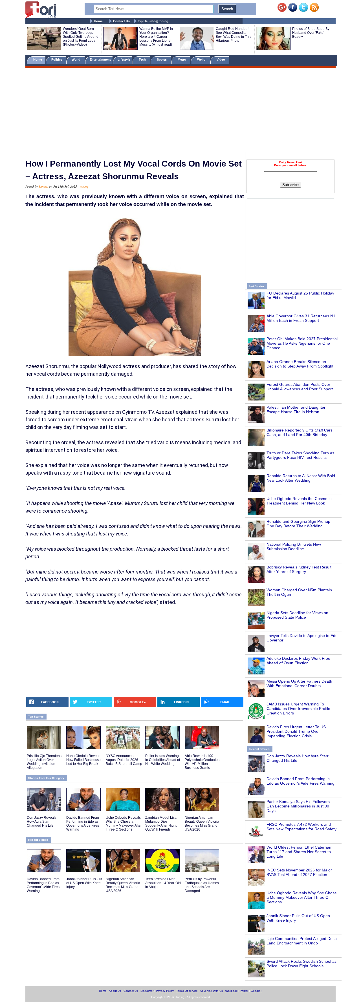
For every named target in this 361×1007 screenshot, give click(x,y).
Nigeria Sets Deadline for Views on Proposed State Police (297, 614)
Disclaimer (146, 990)
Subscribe (290, 185)
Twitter (244, 990)
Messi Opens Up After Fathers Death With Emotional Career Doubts (299, 683)
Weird (202, 59)
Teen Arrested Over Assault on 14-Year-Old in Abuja (163, 883)
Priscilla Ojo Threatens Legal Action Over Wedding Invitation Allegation (44, 762)
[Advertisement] (180, 110)
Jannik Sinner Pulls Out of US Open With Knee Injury (84, 883)
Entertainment (100, 59)
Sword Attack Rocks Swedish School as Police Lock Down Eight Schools (301, 963)
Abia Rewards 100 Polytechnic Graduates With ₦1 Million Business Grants (202, 762)
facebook (231, 990)
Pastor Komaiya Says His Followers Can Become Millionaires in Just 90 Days (298, 806)
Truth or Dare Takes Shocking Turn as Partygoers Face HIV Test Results (300, 455)
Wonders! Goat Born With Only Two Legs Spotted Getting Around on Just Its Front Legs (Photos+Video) (80, 37)
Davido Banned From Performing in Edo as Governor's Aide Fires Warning (300, 780)
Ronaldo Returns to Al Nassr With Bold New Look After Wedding (301, 478)
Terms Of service (187, 990)
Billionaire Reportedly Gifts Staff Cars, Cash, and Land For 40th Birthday (300, 432)
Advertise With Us (211, 990)
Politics (57, 59)
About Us (115, 990)
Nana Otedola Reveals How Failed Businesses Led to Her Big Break (84, 760)
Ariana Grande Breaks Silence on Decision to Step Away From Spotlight (300, 363)
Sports (162, 59)
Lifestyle (124, 59)
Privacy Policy (165, 990)
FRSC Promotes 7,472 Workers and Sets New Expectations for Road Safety (301, 826)
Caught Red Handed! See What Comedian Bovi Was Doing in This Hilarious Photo (233, 35)
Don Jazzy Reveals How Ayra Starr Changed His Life (41, 821)
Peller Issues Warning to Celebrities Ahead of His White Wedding (162, 760)
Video (221, 59)
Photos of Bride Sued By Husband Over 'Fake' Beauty (310, 33)
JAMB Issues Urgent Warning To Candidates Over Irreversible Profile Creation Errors (298, 708)
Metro (182, 59)
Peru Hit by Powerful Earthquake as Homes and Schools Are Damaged (202, 885)
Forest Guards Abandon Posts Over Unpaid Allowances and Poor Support (300, 386)
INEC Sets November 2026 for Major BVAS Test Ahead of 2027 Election (299, 872)
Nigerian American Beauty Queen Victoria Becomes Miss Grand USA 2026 (202, 823)
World (77, 59)
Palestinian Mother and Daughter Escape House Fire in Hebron (296, 409)
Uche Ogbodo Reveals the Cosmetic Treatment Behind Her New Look (299, 500)
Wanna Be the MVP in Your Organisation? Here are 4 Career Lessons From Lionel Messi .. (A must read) (156, 37)
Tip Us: (153, 21)
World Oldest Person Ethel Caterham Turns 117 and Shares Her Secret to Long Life (300, 851)
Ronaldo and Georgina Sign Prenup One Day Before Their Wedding (298, 523)
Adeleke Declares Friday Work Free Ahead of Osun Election (298, 660)
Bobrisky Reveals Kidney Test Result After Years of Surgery (299, 569)
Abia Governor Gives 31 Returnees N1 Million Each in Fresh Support (301, 318)
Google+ (256, 990)
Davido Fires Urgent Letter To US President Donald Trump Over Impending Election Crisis (296, 731)
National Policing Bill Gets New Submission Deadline (294, 546)
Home (98, 21)
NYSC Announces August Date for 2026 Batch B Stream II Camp (124, 760)
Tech (142, 59)
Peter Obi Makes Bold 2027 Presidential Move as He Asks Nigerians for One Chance (302, 343)
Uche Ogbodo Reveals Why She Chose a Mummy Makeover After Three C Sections (302, 897)
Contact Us (121, 21)
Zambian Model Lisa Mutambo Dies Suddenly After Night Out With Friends (161, 823)
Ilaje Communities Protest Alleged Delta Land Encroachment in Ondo (302, 940)
